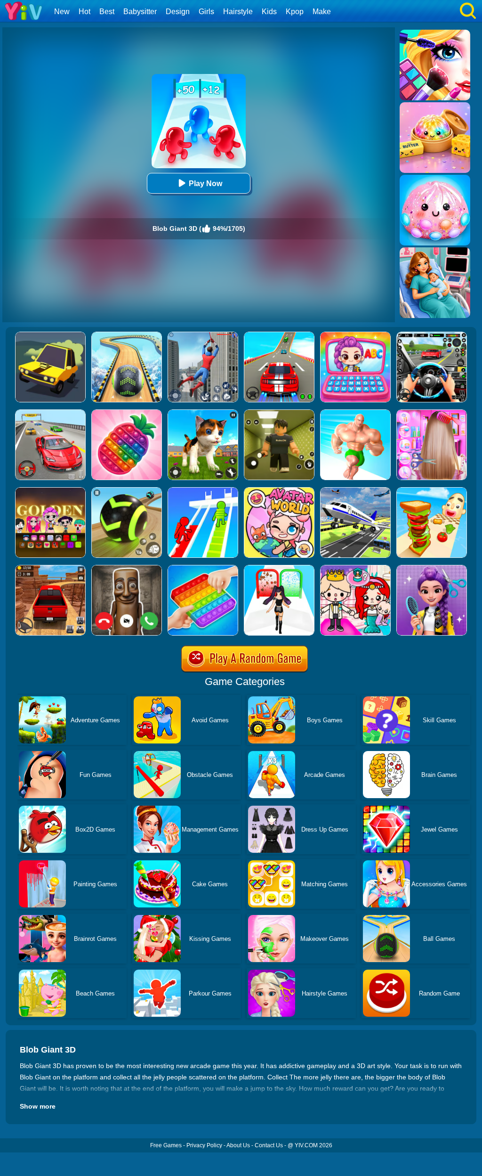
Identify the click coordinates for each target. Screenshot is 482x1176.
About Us (238, 1145)
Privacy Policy (204, 1145)
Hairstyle (238, 12)
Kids (269, 12)
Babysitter (140, 12)
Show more (38, 1106)
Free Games (166, 1145)
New (62, 12)
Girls (206, 12)
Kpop (295, 12)
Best (106, 12)
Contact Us (269, 1145)
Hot (84, 12)
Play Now (205, 184)
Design (178, 12)
